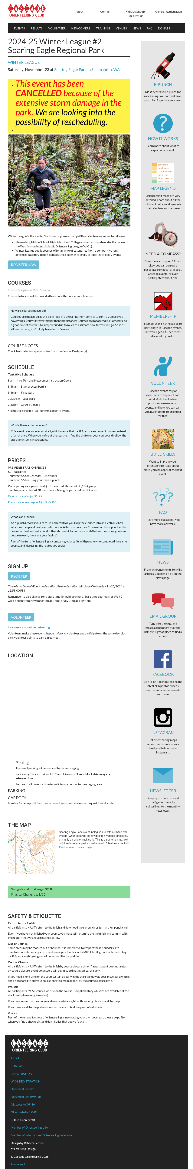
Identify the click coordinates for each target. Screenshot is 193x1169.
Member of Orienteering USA (29, 1127)
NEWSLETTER (163, 790)
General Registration (168, 11)
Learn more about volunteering (29, 627)
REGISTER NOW (23, 265)
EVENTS (19, 28)
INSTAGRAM (163, 732)
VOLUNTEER (57, 28)
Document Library (22, 1089)
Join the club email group (52, 803)
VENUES (121, 28)
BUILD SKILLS (163, 454)
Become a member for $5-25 (25, 496)
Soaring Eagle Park (70, 69)
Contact (105, 11)
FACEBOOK (163, 674)
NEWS (136, 28)
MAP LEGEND (163, 188)
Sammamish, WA (105, 69)
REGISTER (19, 576)
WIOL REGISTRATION (25, 1081)
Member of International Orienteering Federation (42, 1135)
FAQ (149, 28)
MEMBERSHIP (163, 316)
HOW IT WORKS (163, 138)
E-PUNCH (163, 84)
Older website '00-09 (24, 1112)
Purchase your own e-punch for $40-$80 (32, 502)
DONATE (164, 28)
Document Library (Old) (26, 1096)
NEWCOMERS (80, 28)
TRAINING (103, 28)
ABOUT (16, 1058)
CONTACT (18, 1066)
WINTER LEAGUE (24, 62)
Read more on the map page (75, 847)
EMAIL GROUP (162, 616)
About (79, 11)
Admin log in (18, 1164)
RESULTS (37, 28)
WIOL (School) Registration (135, 13)
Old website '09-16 (23, 1104)
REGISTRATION (21, 1073)
